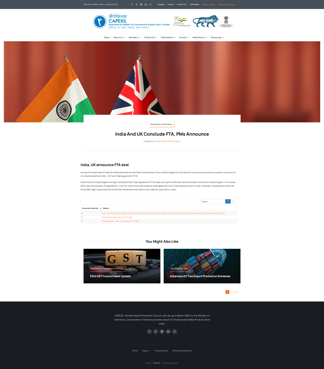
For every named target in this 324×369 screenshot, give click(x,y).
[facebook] (132, 4)
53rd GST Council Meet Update (110, 276)
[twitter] (137, 4)
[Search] (228, 201)
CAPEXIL (156, 363)
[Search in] (233, 201)
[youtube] (141, 4)
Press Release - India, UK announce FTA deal (120, 221)
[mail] (150, 4)
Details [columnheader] (106, 208)
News (177, 141)
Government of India (164, 141)
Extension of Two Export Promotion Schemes (200, 276)
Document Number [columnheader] (90, 208)
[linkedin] (146, 4)
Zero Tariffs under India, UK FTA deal (117, 217)
